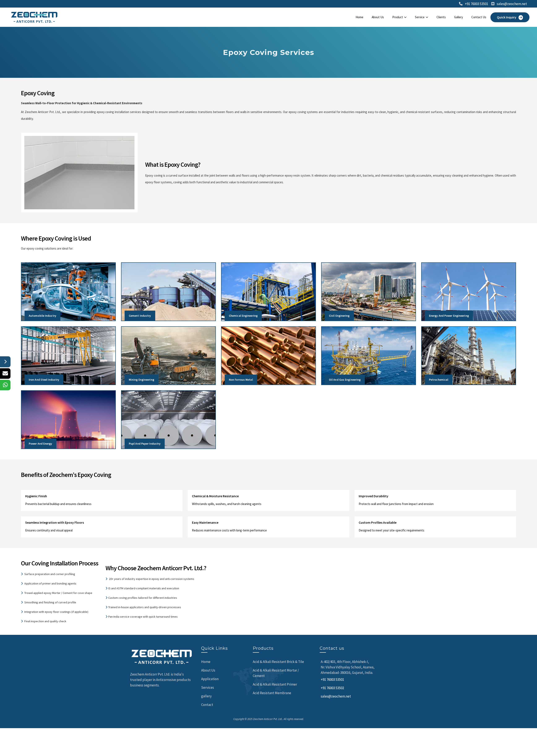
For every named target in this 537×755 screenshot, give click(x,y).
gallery (206, 696)
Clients (441, 17)
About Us (208, 670)
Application (210, 679)
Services (207, 687)
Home (359, 17)
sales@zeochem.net (512, 3)
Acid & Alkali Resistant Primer (275, 684)
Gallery (458, 17)
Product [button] (397, 17)
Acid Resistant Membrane (272, 693)
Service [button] (420, 17)
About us (378, 17)
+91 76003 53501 (476, 3)
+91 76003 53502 (332, 688)
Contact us (478, 17)
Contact (207, 704)
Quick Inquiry (507, 17)
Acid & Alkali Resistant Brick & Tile (278, 661)
